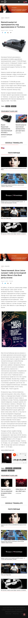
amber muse (9, 468)
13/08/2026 (3, 497)
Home (2, 17)
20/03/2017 (3, 136)
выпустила (4, 99)
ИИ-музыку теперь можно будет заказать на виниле (13, 233)
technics (13, 106)
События (7, 266)
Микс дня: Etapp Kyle (6, 218)
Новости (7, 17)
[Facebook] (2, 32)
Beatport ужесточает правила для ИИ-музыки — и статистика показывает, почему (13, 202)
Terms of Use (8, 613)
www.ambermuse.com (7, 450)
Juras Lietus (11, 470)
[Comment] (8, 32)
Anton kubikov (17, 468)
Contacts (24, 615)
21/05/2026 (18, 493)
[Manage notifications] (24, 614)
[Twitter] (5, 32)
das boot (4, 470)
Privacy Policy (16, 613)
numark (8, 106)
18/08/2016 (18, 132)
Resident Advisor (6, 439)
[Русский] (4, 148)
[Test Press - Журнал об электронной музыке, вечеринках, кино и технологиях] (9, 1)
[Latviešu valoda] (2, 148)
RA (6, 69)
